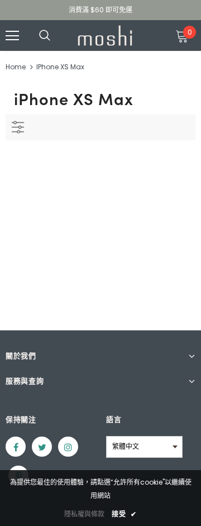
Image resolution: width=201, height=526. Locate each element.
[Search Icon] (56, 35)
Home (16, 67)
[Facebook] (16, 447)
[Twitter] (42, 447)
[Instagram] (68, 447)
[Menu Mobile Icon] (12, 35)
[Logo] (105, 35)
